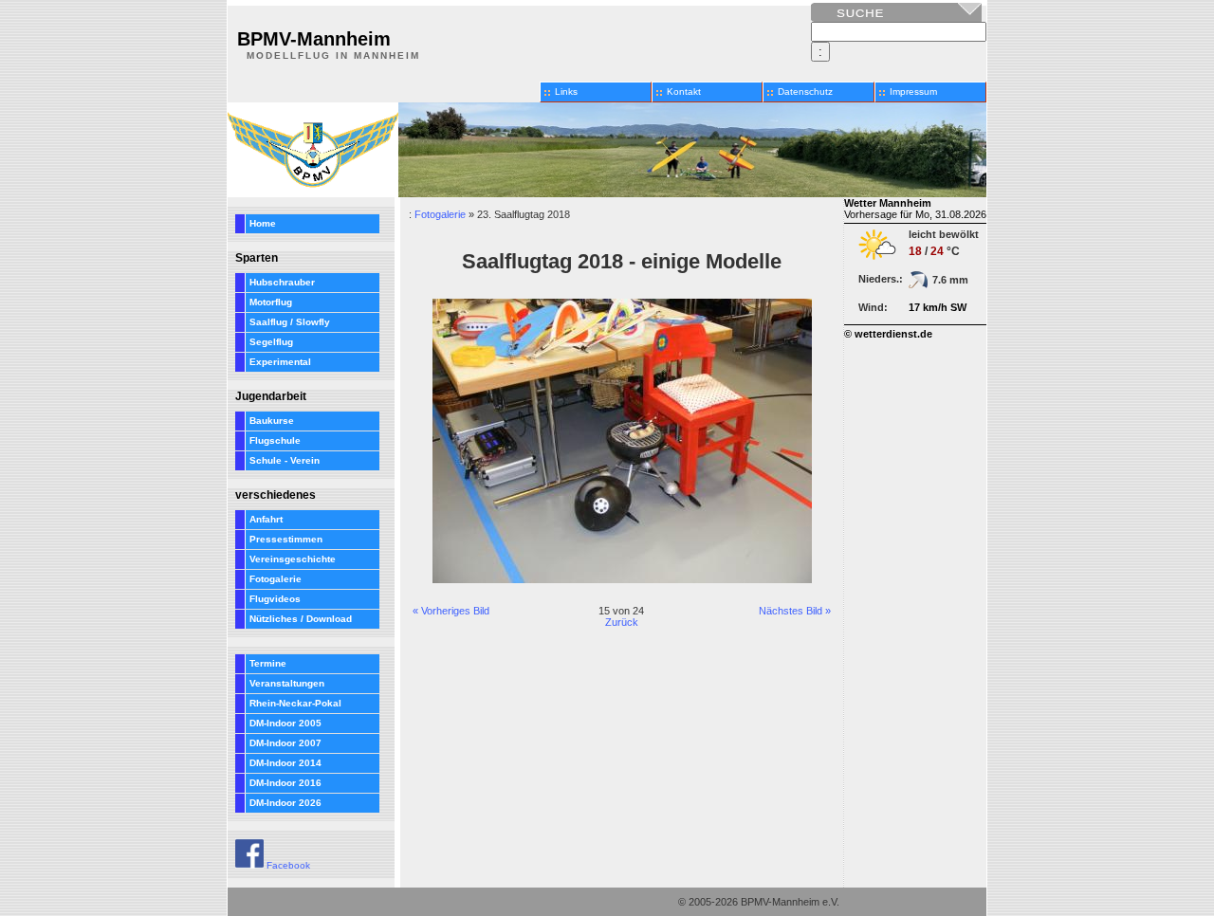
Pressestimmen (285, 539)
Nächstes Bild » (795, 610)
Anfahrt (266, 519)
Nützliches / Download (300, 619)
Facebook (287, 865)
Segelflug (271, 342)
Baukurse (271, 420)
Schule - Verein (284, 460)
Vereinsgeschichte (292, 559)
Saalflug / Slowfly (289, 322)
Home (262, 223)
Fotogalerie (275, 579)
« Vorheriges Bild (451, 610)
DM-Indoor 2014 (285, 763)
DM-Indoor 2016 (285, 783)
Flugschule (275, 440)
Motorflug (270, 302)
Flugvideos (275, 599)
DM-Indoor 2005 (285, 723)
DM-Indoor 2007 (285, 743)
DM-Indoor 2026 (285, 802)
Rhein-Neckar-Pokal (295, 703)
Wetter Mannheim (887, 203)
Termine (267, 663)
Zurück (621, 622)
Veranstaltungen (286, 683)
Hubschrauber (282, 282)
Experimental (280, 362)
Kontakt (684, 91)
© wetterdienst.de (888, 333)
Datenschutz (805, 91)
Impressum (913, 91)
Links (566, 91)
